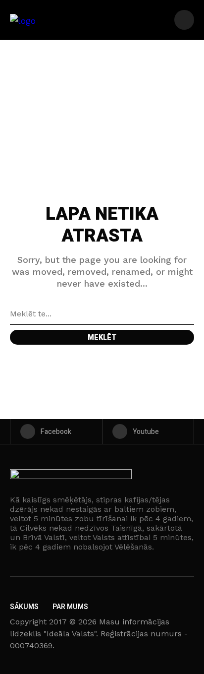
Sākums (24, 607)
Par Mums (70, 607)
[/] (184, 20)
